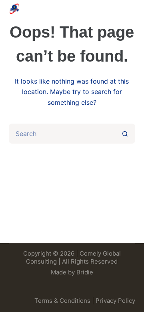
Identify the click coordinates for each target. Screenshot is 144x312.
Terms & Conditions (62, 300)
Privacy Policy (115, 300)
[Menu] (131, 8)
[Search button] (125, 134)
